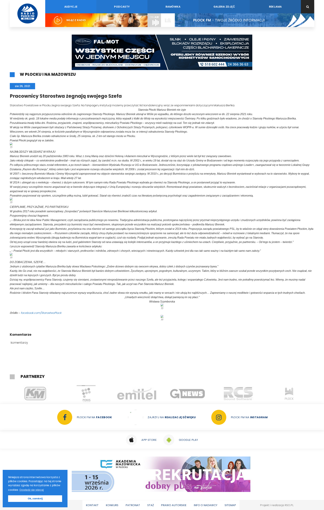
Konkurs (112, 505)
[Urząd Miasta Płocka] (254, 393)
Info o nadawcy (205, 505)
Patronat (133, 505)
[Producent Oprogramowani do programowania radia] (203, 393)
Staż (150, 505)
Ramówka (173, 7)
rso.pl (289, 505)
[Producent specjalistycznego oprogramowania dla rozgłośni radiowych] (153, 393)
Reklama (275, 7)
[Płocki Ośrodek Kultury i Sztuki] (51, 393)
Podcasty (122, 7)
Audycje (70, 7)
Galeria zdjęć (224, 7)
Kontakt (92, 505)
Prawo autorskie (173, 505)
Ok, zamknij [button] (35, 498)
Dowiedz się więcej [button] (31, 490)
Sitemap (230, 505)
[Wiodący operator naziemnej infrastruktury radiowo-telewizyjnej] (102, 393)
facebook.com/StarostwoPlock (41, 313)
